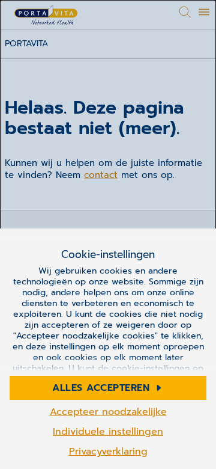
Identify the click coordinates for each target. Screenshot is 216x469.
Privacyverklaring (108, 451)
